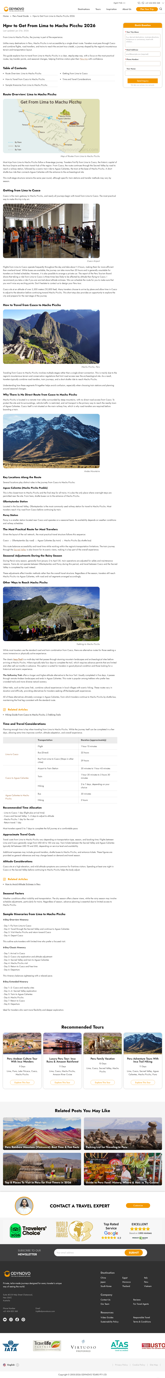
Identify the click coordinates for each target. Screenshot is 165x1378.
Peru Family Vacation (103, 1058)
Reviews (136, 1299)
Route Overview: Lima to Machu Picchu (23, 73)
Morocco (126, 1282)
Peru (146, 1282)
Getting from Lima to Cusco (75, 73)
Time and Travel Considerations (77, 79)
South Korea (106, 1286)
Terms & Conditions (142, 1321)
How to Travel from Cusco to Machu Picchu (25, 79)
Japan (103, 1282)
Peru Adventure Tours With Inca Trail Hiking (143, 1060)
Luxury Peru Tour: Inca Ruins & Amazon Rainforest (62, 1060)
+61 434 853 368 (10, 1311)
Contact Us (105, 1299)
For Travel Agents (141, 1304)
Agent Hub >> (119, 2)
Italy (146, 1277)
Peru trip (84, 59)
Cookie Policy (139, 1364)
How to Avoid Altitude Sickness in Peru (22, 884)
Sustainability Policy (109, 1321)
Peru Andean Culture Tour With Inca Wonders (22, 1060)
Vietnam (148, 1286)
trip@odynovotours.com (45, 1311)
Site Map (154, 1364)
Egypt (124, 1277)
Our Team (105, 1304)
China (103, 1277)
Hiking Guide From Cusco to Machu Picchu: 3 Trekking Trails (33, 714)
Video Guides (107, 1317)
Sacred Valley (20, 549)
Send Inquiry (142, 80)
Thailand (126, 1286)
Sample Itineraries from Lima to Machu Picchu (26, 85)
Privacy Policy (121, 1364)
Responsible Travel (141, 1317)
